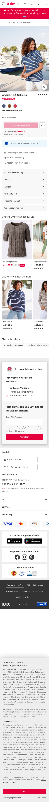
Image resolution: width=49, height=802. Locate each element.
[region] (24, 730)
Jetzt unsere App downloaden (24, 535)
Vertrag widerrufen (15, 585)
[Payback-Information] (42, 604)
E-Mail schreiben (13, 460)
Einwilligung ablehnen (12, 798)
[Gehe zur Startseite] (11, 4)
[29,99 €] (17, 299)
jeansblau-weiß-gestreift (12, 110)
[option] (4, 106)
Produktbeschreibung (13, 172)
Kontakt (6, 452)
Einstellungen (40, 798)
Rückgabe (8, 186)
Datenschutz (38, 585)
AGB (28, 585)
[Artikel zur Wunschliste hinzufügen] (42, 125)
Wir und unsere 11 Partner (14, 669)
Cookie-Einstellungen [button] (24, 597)
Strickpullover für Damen (13, 345)
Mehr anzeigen (20, 431)
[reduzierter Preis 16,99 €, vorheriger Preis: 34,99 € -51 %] (17, 239)
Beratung (7, 514)
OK (24, 791)
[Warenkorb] (45, 4)
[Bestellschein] (32, 4)
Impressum (26, 591)
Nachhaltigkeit (10, 193)
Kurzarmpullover (24, 22)
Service (6, 506)
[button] (3, 4)
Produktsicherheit (12, 201)
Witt (4, 499)
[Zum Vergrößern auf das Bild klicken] (44, 87)
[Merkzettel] (38, 4)
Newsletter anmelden (31, 10)
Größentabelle (10, 117)
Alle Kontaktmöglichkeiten (18, 467)
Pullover (12, 22)
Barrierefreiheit (12, 591)
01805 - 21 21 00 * (13, 484)
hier (18, 699)
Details (7, 179)
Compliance (38, 591)
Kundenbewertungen (13, 208)
